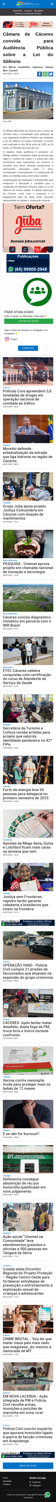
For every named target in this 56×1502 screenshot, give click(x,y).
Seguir (14, 339)
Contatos (28, 11)
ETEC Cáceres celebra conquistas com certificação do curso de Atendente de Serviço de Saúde (27, 677)
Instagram (37, 1485)
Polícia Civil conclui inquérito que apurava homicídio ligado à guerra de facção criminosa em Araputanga (28, 1435)
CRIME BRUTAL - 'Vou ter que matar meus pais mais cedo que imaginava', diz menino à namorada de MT (27, 1345)
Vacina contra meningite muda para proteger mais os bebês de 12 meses (26, 1084)
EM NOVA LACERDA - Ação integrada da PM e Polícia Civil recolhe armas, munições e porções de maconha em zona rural (25, 1404)
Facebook (36, 1482)
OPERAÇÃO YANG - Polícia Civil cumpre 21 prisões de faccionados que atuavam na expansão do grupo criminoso (28, 971)
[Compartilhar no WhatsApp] (45, 76)
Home (5, 1478)
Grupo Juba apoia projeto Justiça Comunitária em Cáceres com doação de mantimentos (24, 512)
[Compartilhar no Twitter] (50, 76)
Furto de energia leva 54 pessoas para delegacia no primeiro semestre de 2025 (26, 794)
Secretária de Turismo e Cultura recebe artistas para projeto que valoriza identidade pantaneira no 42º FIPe (27, 736)
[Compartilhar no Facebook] (39, 76)
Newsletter (38, 11)
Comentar (28, 348)
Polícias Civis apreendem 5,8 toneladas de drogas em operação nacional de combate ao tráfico (27, 397)
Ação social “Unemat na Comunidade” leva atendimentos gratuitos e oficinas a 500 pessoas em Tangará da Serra (25, 1245)
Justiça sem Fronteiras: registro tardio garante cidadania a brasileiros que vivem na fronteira (25, 903)
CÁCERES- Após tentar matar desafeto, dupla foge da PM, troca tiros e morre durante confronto (27, 1029)
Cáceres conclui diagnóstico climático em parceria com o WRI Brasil (27, 621)
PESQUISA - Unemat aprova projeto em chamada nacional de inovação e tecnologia (28, 568)
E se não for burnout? (21, 1134)
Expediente (17, 11)
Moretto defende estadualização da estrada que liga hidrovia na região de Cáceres (28, 455)
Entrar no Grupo (29, 321)
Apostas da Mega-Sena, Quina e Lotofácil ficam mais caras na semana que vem (28, 847)
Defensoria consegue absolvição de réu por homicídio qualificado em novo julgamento (24, 1185)
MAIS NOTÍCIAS (28, 1465)
